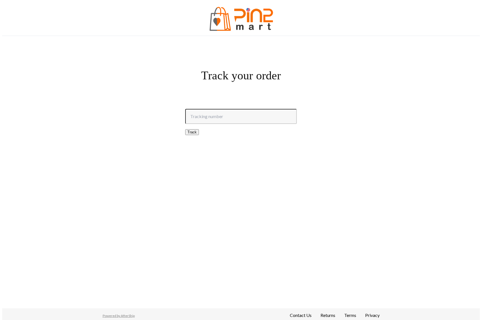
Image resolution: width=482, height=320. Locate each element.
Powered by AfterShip (119, 316)
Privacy (372, 315)
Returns (327, 315)
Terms (350, 315)
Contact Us (301, 315)
